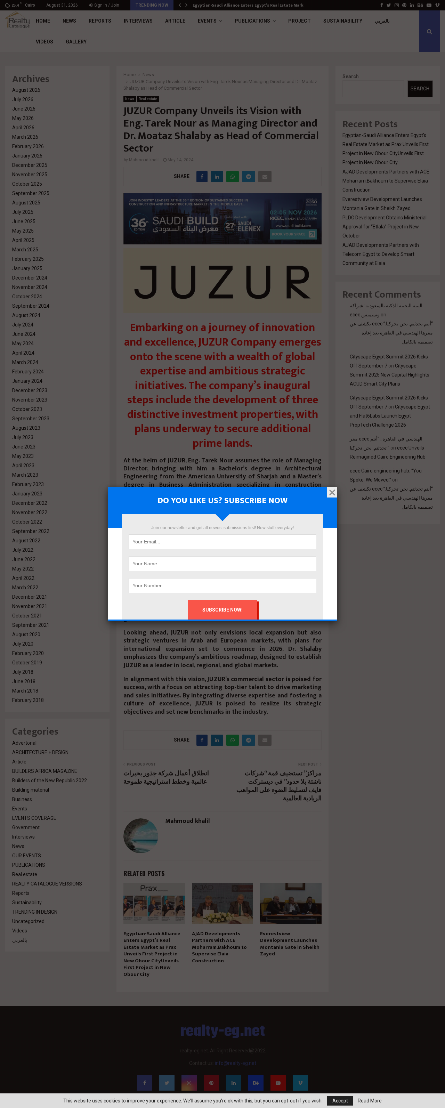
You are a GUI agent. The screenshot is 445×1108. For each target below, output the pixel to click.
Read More (370, 1100)
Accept (340, 1100)
